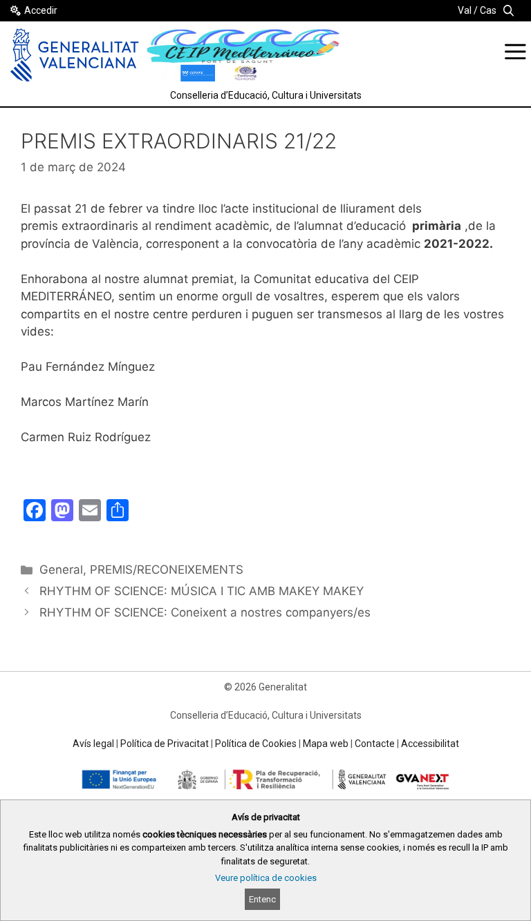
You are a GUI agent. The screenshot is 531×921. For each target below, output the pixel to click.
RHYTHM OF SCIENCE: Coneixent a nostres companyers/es (205, 612)
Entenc (262, 899)
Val (465, 10)
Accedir (40, 10)
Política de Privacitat (164, 743)
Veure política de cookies (266, 878)
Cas (488, 10)
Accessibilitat (430, 743)
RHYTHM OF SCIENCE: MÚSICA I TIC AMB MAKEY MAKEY (201, 591)
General (61, 569)
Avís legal (93, 743)
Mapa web (325, 743)
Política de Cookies (256, 743)
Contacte (375, 743)
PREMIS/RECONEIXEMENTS (166, 569)
